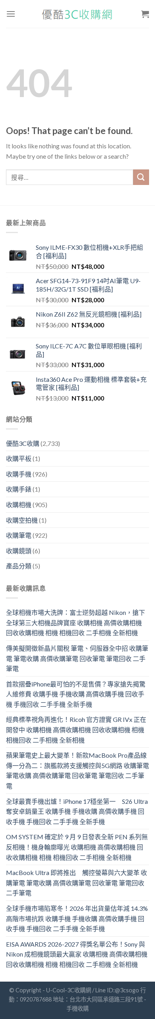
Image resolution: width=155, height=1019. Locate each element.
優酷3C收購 (22, 443)
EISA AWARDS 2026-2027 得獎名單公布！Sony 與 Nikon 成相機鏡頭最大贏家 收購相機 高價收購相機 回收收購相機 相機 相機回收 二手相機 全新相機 (76, 954)
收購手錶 (18, 489)
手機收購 (77, 1008)
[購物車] (145, 14)
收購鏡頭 (18, 550)
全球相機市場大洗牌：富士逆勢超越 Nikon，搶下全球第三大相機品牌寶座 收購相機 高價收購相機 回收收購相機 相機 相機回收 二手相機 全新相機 (75, 622)
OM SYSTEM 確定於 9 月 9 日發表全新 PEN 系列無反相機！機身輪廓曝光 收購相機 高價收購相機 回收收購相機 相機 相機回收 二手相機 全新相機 (77, 847)
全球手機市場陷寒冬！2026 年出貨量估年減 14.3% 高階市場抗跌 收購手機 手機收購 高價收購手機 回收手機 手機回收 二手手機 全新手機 (77, 918)
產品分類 (18, 566)
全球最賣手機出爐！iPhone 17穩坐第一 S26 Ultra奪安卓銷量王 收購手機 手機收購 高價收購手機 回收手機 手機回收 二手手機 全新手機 (77, 811)
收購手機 (18, 474)
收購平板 (18, 458)
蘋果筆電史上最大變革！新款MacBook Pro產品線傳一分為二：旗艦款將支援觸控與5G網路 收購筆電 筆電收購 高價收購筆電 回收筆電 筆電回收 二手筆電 (77, 770)
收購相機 (18, 504)
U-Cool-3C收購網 (68, 990)
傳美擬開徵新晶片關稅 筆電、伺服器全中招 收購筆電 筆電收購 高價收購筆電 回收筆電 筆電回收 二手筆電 (77, 658)
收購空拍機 (22, 520)
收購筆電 (18, 535)
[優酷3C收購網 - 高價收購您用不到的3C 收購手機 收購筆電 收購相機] (77, 14)
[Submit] (141, 177)
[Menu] (10, 13)
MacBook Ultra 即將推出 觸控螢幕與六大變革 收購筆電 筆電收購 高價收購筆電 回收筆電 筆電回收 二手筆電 (76, 882)
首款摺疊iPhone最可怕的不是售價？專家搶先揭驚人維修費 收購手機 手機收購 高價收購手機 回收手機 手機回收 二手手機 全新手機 (75, 694)
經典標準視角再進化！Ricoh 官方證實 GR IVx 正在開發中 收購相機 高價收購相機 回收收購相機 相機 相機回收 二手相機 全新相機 (76, 729)
